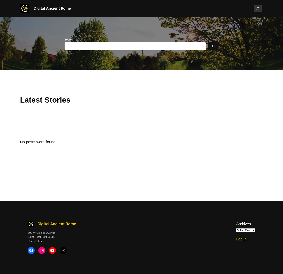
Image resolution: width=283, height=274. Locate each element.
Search (68, 39)
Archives (243, 224)
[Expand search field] (258, 8)
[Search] (213, 46)
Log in (241, 239)
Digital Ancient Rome (52, 8)
